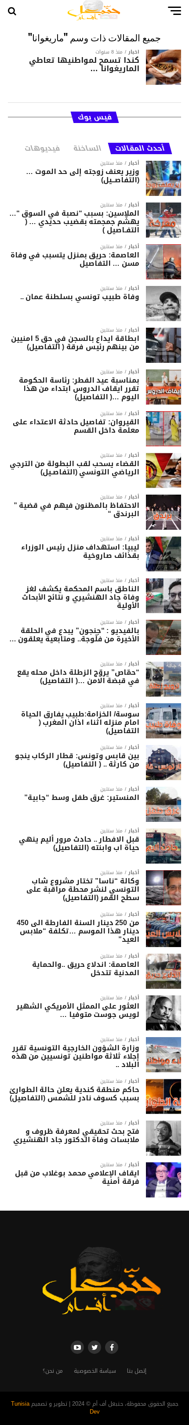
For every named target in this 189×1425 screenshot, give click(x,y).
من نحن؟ (53, 1371)
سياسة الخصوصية (95, 1371)
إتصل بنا (136, 1371)
